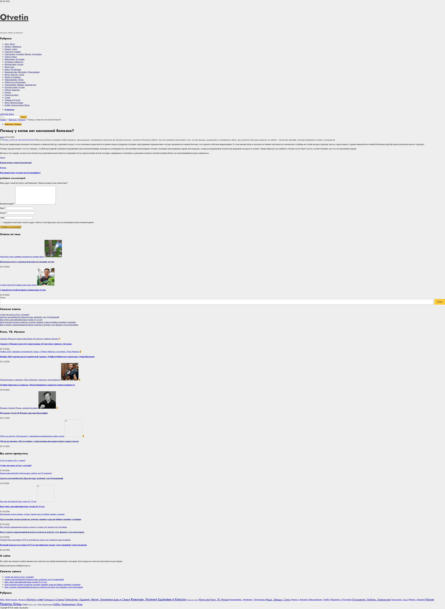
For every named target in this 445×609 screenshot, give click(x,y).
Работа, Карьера (12, 90)
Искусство (9, 67)
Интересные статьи (14, 64)
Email (3, 213)
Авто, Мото (10, 44)
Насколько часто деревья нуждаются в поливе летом (22, 256)
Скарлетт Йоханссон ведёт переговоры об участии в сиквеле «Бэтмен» (29, 338)
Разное (8, 92)
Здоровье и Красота (14, 62)
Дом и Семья (11, 56)
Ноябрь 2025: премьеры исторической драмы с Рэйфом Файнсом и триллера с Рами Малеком (39, 351)
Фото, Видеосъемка (14, 102)
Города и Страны (13, 51)
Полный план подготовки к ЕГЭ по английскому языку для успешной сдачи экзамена (35, 539)
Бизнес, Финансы (13, 46)
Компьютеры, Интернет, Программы (22, 72)
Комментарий (7, 203)
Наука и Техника (13, 77)
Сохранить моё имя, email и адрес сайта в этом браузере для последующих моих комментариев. (48, 222)
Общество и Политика (15, 82)
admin (2, 137)
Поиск (2, 297)
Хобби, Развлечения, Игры (17, 105)
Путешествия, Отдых (15, 87)
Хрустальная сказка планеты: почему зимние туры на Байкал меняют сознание (38, 322)
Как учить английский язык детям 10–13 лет (21, 319)
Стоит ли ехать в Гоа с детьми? (14, 314)
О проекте (9, 109)
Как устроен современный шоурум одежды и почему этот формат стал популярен (39, 324)
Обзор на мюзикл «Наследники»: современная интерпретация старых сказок (32, 436)
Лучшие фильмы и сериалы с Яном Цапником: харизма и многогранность (30, 379)
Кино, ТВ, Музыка (13, 69)
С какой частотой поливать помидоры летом (18, 285)
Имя (2, 208)
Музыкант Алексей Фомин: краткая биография (19, 408)
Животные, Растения (14, 59)
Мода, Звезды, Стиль (14, 74)
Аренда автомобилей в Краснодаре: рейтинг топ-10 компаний (29, 317)
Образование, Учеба (14, 79)
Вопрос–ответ (11, 49)
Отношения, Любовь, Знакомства (20, 85)
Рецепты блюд (11, 95)
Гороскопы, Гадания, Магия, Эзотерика (23, 54)
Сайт (2, 217)
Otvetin (14, 17)
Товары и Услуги (12, 100)
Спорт (7, 97)
